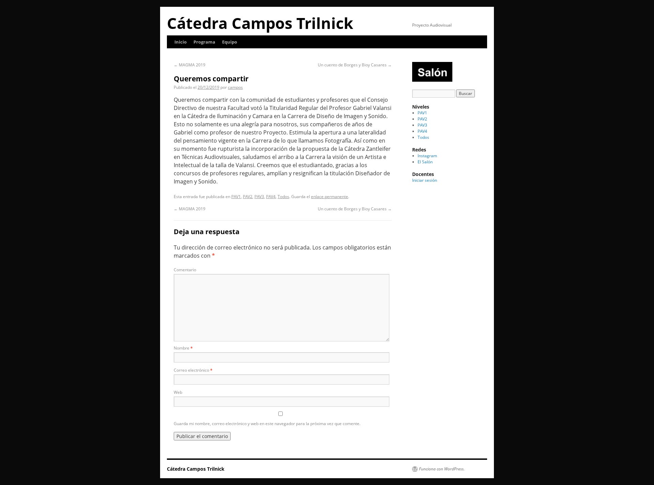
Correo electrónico (193, 370)
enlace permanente (329, 196)
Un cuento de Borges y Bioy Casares (355, 65)
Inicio (180, 42)
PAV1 (236, 196)
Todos (283, 196)
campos (235, 87)
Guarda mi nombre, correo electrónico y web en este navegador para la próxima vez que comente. (267, 423)
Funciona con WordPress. (442, 469)
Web (178, 392)
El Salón (425, 162)
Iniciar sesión (424, 180)
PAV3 (259, 196)
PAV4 (271, 196)
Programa (204, 42)
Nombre (183, 348)
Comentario (185, 270)
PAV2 (247, 196)
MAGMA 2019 (189, 65)
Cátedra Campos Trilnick (260, 23)
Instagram (427, 156)
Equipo (229, 42)
